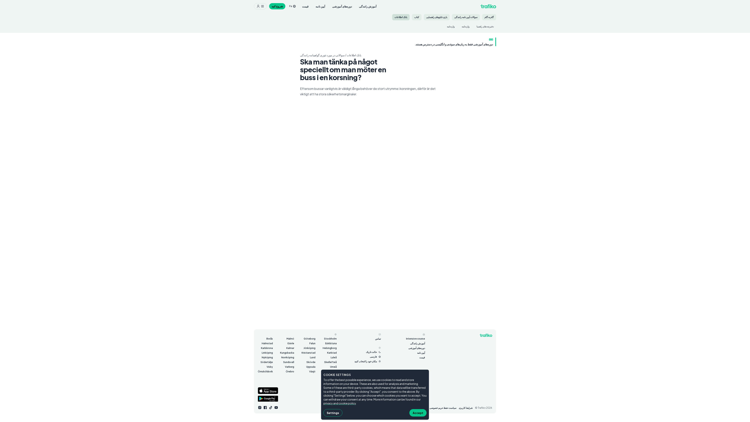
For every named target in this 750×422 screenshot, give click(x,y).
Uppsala (310, 366)
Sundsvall (288, 362)
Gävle (290, 343)
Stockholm (330, 338)
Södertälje (267, 362)
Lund (312, 357)
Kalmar (290, 348)
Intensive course (415, 338)
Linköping (267, 352)
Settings (333, 413)
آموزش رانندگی (368, 6)
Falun (312, 343)
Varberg (289, 366)
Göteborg (309, 338)
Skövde (310, 362)
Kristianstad (308, 352)
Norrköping (287, 357)
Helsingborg (330, 348)
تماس (378, 338)
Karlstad (332, 352)
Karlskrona (267, 348)
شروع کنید (277, 6)
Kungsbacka (287, 352)
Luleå (334, 357)
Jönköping (309, 348)
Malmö (290, 338)
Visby (270, 366)
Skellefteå (330, 362)
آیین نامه (320, 6)
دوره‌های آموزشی (342, 6)
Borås (269, 338)
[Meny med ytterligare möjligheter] (260, 6)
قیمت (305, 6)
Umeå (333, 366)
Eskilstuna (331, 343)
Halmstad (267, 343)
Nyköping (267, 357)
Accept (418, 413)
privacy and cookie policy (339, 403)
